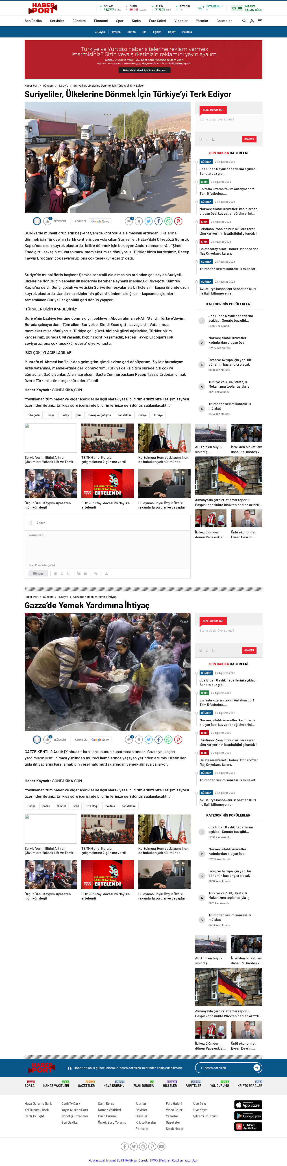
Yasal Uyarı (191, 1160)
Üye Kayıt (200, 1110)
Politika (187, 32)
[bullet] (85, 573)
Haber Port (32, 85)
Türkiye (158, 415)
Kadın (136, 20)
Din (144, 32)
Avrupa (116, 32)
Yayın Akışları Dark (74, 1110)
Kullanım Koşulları (171, 1160)
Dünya (50, 415)
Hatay (65, 415)
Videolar (181, 20)
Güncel (61, 806)
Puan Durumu (143, 1084)
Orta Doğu (92, 806)
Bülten (131, 32)
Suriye (143, 415)
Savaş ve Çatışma (100, 415)
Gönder (38, 573)
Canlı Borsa (106, 1103)
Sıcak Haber (175, 1129)
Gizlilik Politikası (127, 1160)
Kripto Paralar (250, 1084)
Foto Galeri (157, 20)
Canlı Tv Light (34, 1116)
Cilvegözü (34, 415)
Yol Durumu (219, 1084)
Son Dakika (33, 20)
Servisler (57, 20)
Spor (120, 20)
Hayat (172, 32)
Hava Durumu (114, 1084)
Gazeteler (224, 20)
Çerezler (144, 1160)
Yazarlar (202, 20)
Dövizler (141, 1110)
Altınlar (141, 1103)
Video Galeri (174, 1110)
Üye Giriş (199, 1103)
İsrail (76, 806)
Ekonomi (101, 20)
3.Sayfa (100, 32)
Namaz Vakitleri (56, 1084)
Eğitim (157, 32)
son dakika (125, 415)
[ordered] (79, 573)
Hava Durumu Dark (38, 1103)
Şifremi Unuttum (205, 1116)
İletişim (110, 1160)
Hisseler (170, 1084)
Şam (79, 415)
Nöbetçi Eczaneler (74, 1116)
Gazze (46, 806)
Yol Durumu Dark (37, 1110)
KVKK (155, 1160)
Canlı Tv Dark (70, 1103)
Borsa (30, 1084)
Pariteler (193, 1084)
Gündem (79, 20)
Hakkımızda (96, 1160)
